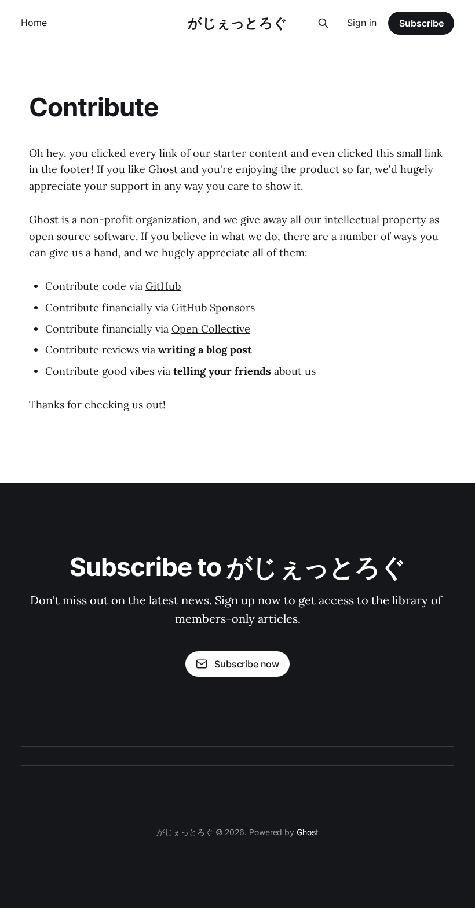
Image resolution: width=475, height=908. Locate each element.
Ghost (308, 832)
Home (34, 22)
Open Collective (210, 328)
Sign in (362, 22)
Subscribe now (246, 664)
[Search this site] (323, 23)
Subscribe (421, 23)
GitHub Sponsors (213, 307)
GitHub (163, 286)
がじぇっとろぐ (237, 23)
